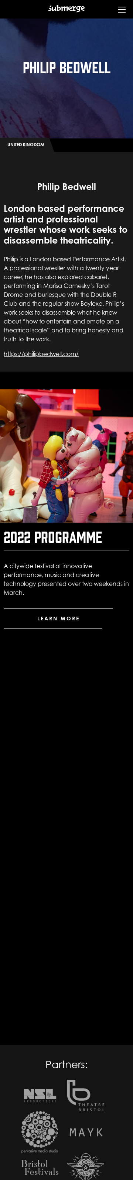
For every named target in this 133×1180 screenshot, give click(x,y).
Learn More (58, 618)
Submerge (66, 14)
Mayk (85, 1132)
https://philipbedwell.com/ (41, 354)
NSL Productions (39, 1095)
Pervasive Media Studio (39, 1132)
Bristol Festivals (39, 1167)
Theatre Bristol (85, 1095)
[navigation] (122, 15)
